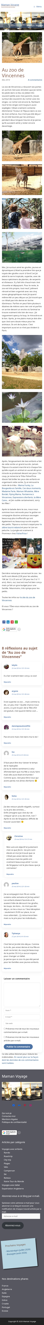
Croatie (5, 1303)
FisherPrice (21, 533)
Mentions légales (10, 1119)
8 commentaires (35, 79)
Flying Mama (15, 494)
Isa (13, 752)
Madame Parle (8, 491)
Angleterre (7, 1289)
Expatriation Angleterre (13, 1188)
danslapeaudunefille (21, 726)
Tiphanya (16, 933)
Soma (14, 796)
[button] (3, 621)
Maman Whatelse (25, 491)
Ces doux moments (32, 488)
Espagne (6, 1296)
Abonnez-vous (12, 1225)
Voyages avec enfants (12, 1149)
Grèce (4, 1300)
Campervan (9, 1170)
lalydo (14, 665)
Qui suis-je (6, 1113)
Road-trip (8, 1156)
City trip (7, 1159)
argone (15, 691)
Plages (7, 1163)
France (5, 1285)
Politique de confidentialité (14, 1122)
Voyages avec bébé (11, 1185)
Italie (4, 1292)
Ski (5, 1174)
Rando (7, 1152)
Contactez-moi (8, 1116)
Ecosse (5, 1310)
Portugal (6, 1307)
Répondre (7, 682)
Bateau (7, 1177)
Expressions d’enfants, (23, 497)
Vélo (6, 1167)
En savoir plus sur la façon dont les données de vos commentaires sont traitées (20, 1060)
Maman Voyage (14, 1076)
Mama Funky (24, 485)
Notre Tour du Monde (14, 1181)
